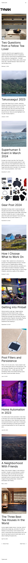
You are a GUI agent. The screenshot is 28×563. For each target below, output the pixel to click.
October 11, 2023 (5, 274)
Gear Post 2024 (12, 205)
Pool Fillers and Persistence (11, 359)
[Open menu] (25, 2)
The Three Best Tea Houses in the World (13, 520)
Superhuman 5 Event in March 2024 (11, 153)
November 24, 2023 (6, 220)
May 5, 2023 (4, 483)
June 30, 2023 (5, 430)
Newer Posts (5, 543)
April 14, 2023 (5, 538)
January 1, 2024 (5, 116)
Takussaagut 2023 (13, 99)
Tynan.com (4, 2)
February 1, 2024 (5, 66)
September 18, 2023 (6, 324)
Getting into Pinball (14, 307)
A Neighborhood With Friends (12, 464)
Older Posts (23, 543)
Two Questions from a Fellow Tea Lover (13, 46)
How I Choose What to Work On (13, 255)
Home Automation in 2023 (13, 411)
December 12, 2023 (6, 171)
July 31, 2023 (4, 376)
